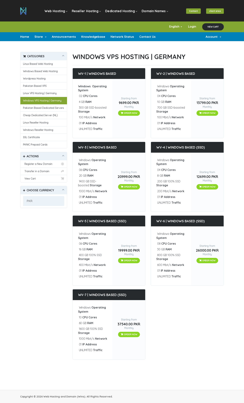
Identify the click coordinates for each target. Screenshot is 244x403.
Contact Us (147, 36)
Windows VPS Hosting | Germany (42, 100)
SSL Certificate (31, 137)
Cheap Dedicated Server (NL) (40, 115)
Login (192, 26)
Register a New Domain (37, 164)
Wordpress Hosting (34, 78)
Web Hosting (54, 11)
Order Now (130, 113)
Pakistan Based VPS (35, 86)
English (174, 26)
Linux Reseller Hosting (35, 122)
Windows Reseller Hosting (38, 130)
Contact (193, 11)
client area (215, 11)
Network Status (122, 36)
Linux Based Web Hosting (38, 63)
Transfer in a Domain (36, 171)
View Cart (213, 26)
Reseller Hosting (85, 11)
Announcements (64, 36)
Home (24, 36)
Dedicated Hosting (120, 11)
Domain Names (154, 11)
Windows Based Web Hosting (40, 71)
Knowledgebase (93, 36)
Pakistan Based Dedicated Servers (43, 108)
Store (39, 36)
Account (212, 36)
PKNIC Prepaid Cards (35, 144)
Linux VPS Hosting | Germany (40, 93)
